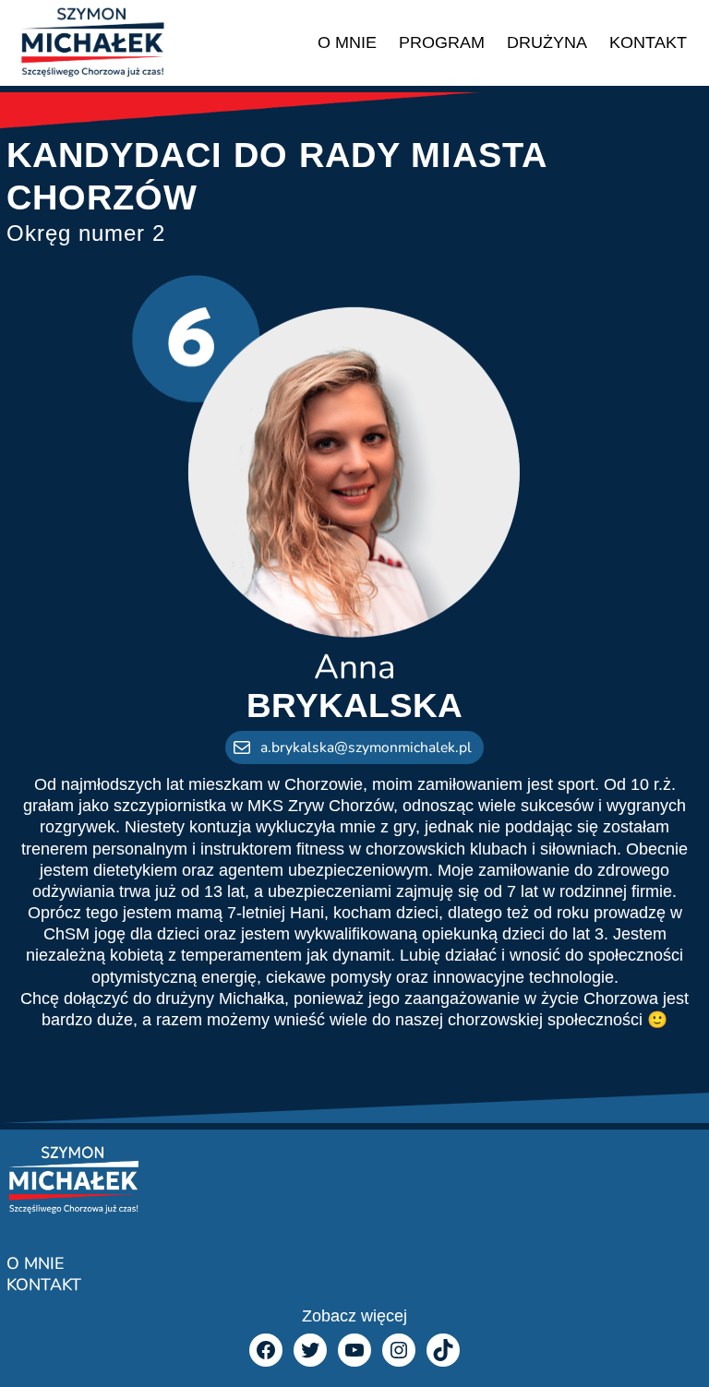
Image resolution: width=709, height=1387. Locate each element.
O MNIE (35, 1263)
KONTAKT (43, 1284)
